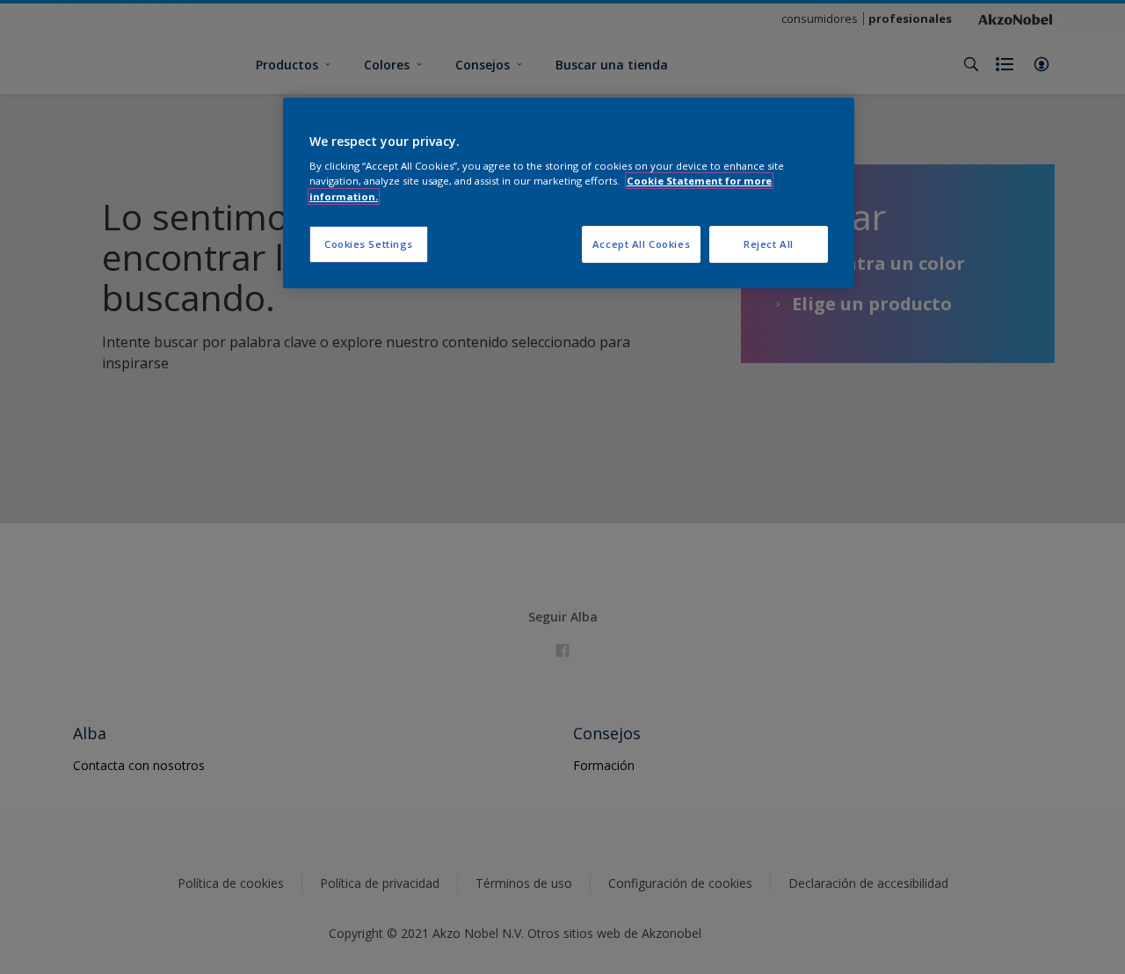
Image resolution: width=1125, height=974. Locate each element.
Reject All (769, 244)
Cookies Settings (368, 244)
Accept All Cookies (641, 244)
